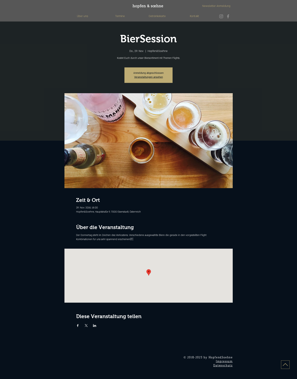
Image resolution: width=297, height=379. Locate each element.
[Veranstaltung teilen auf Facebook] (77, 325)
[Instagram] (221, 16)
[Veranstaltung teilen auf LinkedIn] (94, 325)
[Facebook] (228, 16)
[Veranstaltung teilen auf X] (86, 325)
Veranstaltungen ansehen (148, 77)
